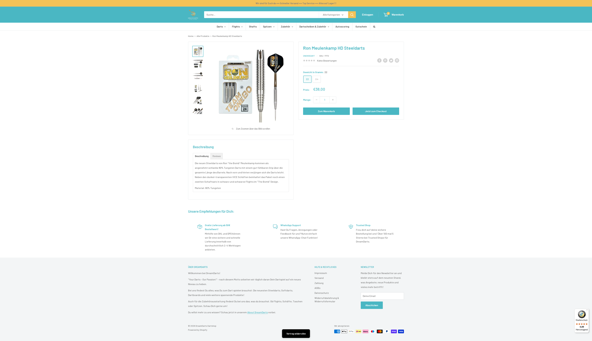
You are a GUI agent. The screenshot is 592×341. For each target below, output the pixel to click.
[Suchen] (352, 14)
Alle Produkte (203, 36)
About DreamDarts (257, 312)
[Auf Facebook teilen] (379, 60)
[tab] (202, 156)
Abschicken (371, 305)
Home (190, 36)
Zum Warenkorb (326, 111)
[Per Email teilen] (397, 60)
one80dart (309, 55)
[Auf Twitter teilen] (391, 60)
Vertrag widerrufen (296, 333)
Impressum (320, 272)
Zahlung (318, 282)
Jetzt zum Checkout (376, 111)
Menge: (307, 99)
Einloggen (367, 14)
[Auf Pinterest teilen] (385, 60)
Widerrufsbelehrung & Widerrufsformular (326, 299)
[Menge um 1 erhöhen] (333, 100)
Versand (319, 277)
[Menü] (587, 310)
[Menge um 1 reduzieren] (316, 100)
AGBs (317, 287)
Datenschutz (321, 292)
